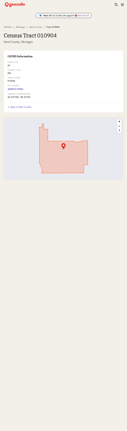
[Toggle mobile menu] (122, 4)
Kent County (35, 27)
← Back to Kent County (19, 107)
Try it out (82, 15)
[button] (63, 146)
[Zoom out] (119, 126)
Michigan (20, 27)
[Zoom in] (119, 121)
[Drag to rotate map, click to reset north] (119, 130)
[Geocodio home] (19, 4)
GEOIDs (8, 27)
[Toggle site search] (116, 4)
